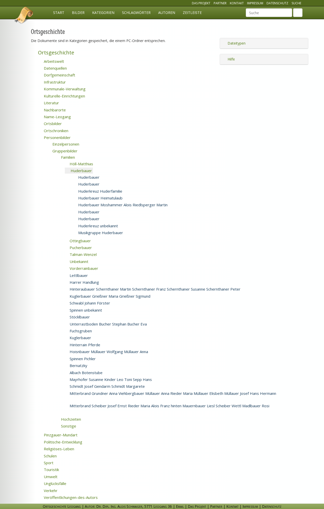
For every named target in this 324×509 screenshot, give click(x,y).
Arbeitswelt (53, 61)
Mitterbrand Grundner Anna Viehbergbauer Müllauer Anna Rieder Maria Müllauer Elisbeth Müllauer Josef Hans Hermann (172, 393)
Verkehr (50, 490)
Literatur (51, 102)
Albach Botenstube (86, 372)
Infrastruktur (54, 82)
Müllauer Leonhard (127, 373)
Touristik (51, 469)
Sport (48, 462)
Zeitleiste (192, 12)
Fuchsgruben (80, 330)
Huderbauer (81, 170)
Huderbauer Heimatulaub (100, 197)
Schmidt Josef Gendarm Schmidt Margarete (107, 386)
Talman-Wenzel (83, 254)
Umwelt (50, 476)
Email (180, 506)
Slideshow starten (111, 171)
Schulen (50, 455)
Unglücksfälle (54, 483)
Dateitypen (236, 43)
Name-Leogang (57, 116)
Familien (67, 157)
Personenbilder (57, 137)
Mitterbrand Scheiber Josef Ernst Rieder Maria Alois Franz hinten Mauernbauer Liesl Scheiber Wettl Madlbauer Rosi (169, 405)
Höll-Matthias (81, 163)
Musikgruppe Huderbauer (100, 232)
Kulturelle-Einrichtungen (64, 95)
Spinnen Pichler (82, 358)
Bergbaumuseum (123, 177)
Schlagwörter (136, 12)
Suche (296, 3)
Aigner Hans (107, 275)
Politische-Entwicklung (62, 441)
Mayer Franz (107, 365)
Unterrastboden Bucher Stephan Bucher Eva (108, 324)
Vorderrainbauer (83, 268)
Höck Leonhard (118, 359)
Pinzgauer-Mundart (60, 434)
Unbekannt (78, 261)
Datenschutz (277, 3)
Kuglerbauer (80, 337)
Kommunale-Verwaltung (64, 88)
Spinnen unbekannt (85, 310)
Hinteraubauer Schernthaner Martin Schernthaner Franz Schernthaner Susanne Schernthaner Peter (154, 289)
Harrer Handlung (84, 282)
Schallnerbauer (173, 379)
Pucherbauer (80, 247)
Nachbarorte (54, 109)
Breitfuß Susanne (146, 198)
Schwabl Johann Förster (89, 303)
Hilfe (231, 59)
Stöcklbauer (79, 316)
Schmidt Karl (164, 386)
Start (58, 12)
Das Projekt (201, 3)
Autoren (166, 12)
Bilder (78, 12)
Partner (220, 3)
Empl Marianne (170, 352)
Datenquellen (55, 68)
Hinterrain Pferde (84, 344)
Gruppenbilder (64, 150)
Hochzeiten (70, 419)
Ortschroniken (55, 130)
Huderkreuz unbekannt (97, 225)
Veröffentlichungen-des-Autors (70, 497)
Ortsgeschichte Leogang (24, 16)
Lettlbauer (78, 275)
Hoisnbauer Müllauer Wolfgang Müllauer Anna (108, 351)
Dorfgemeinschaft (59, 74)
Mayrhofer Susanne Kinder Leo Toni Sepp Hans (110, 379)
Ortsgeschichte (55, 52)
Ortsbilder (52, 123)
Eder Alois (109, 338)
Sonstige (68, 426)
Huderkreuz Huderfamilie (99, 191)
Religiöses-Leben (58, 448)
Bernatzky (78, 365)
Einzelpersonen (65, 144)
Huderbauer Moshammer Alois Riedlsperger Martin (122, 204)
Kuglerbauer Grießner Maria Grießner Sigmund (109, 296)
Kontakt (237, 3)
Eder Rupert (119, 345)
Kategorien (103, 12)
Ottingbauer (80, 240)
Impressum (255, 3)
